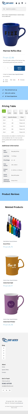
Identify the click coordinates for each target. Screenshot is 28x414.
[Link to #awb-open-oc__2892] (25, 3)
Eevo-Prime (6, 244)
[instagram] (9, 390)
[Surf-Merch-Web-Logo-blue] (8, 2)
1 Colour (9, 112)
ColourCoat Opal (8, 283)
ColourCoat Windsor (9, 321)
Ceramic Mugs (11, 74)
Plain (4, 111)
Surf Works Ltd (19, 403)
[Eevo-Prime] (14, 213)
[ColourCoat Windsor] (14, 291)
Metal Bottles (6, 241)
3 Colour (21, 112)
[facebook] (3, 390)
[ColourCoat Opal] (14, 252)
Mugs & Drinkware (19, 74)
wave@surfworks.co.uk (7, 386)
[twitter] (6, 390)
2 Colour (15, 112)
